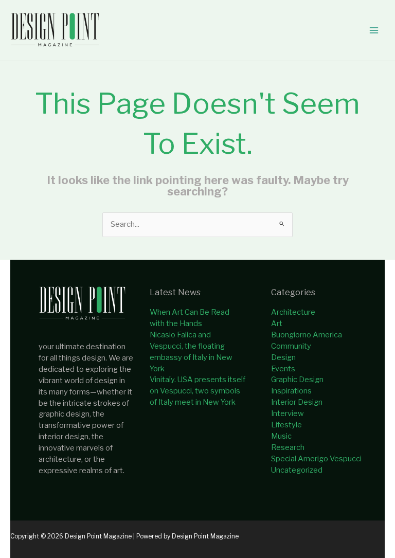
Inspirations (291, 390)
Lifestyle (286, 424)
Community (291, 346)
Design (283, 357)
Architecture (293, 312)
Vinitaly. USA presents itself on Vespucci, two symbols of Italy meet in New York (197, 391)
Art (276, 323)
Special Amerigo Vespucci (316, 458)
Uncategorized (296, 470)
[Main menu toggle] (374, 30)
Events (283, 368)
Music (281, 436)
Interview (287, 413)
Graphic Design (297, 379)
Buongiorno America (306, 334)
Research (287, 447)
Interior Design (296, 402)
